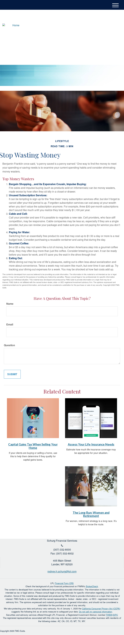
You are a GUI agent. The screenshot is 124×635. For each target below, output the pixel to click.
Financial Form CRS (64, 583)
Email (9, 324)
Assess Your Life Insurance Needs (91, 444)
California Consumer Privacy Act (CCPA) (101, 608)
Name (9, 304)
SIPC (115, 614)
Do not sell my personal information (95, 611)
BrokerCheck (92, 586)
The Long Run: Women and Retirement (91, 514)
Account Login (105, 21)
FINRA (109, 614)
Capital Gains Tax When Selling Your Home (33, 446)
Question (9, 345)
